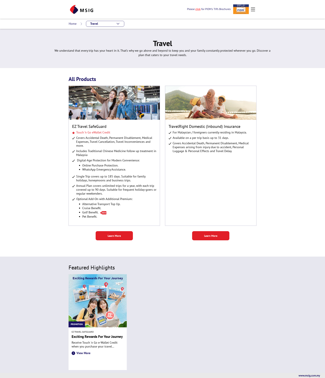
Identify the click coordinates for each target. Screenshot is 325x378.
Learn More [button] (114, 235)
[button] (105, 24)
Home (73, 24)
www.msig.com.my (309, 375)
